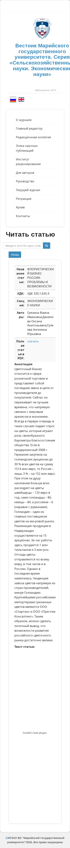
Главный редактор (29, 128)
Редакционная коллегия (33, 137)
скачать (33, 341)
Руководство (25, 181)
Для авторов (25, 173)
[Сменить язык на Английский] (21, 99)
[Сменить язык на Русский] (13, 99)
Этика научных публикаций (27, 148)
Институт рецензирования (28, 161)
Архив (20, 207)
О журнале (24, 120)
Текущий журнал (28, 190)
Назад (15, 254)
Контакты (23, 216)
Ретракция (23, 199)
